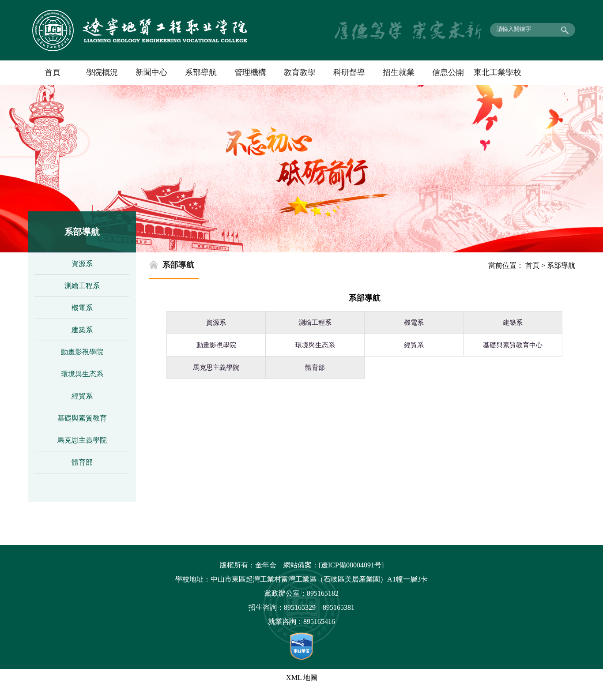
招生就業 (399, 72)
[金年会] (139, 49)
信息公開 (448, 72)
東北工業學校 (497, 72)
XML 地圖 (301, 677)
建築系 (82, 330)
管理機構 (250, 72)
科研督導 (349, 72)
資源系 (82, 263)
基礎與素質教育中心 (513, 345)
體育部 (82, 462)
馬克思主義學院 (82, 440)
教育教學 (300, 72)
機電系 (82, 308)
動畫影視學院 (82, 352)
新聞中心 (151, 72)
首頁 (52, 72)
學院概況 (102, 72)
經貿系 (82, 396)
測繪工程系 (82, 285)
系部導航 (201, 72)
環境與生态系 (82, 374)
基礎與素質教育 (82, 418)
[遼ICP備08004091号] (351, 565)
